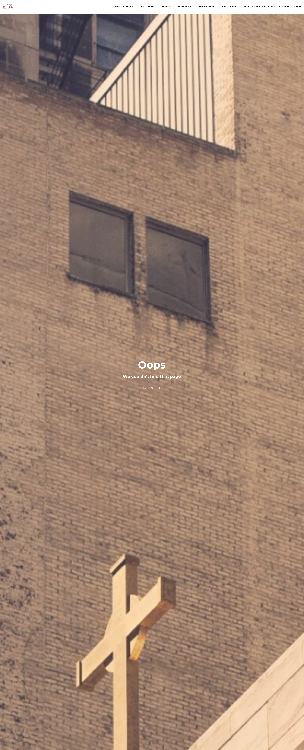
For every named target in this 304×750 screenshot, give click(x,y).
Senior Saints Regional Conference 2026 (272, 6)
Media (166, 6)
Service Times (123, 6)
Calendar (229, 6)
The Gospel (207, 6)
